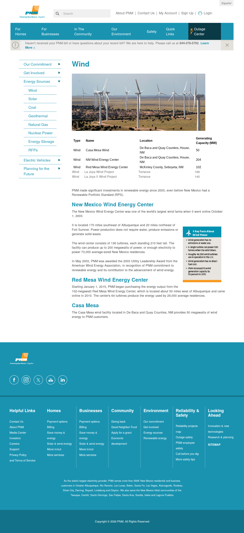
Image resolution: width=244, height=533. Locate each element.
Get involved (151, 427)
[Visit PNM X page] (39, 379)
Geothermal (38, 115)
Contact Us (16, 421)
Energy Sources (37, 81)
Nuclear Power (40, 132)
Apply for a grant (121, 432)
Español (226, 3)
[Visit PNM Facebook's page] (15, 379)
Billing (50, 427)
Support (14, 449)
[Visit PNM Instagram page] (27, 379)
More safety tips (185, 459)
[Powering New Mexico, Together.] (32, 11)
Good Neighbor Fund (124, 427)
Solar (32, 98)
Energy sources (153, 432)
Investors (15, 438)
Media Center (18, 432)
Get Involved (34, 72)
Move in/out (54, 449)
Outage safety (184, 437)
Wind (32, 90)
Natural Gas (38, 124)
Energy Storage (41, 141)
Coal (32, 107)
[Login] (200, 13)
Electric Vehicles (37, 160)
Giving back (118, 421)
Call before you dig (187, 454)
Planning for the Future (36, 171)
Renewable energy (155, 438)
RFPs (33, 150)
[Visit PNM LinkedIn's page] (63, 379)
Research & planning (221, 437)
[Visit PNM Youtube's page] (51, 379)
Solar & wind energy (59, 443)
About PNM (17, 427)
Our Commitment (37, 64)
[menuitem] (23, 31)
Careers (14, 443)
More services (55, 455)
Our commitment (154, 421)
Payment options (57, 421)
